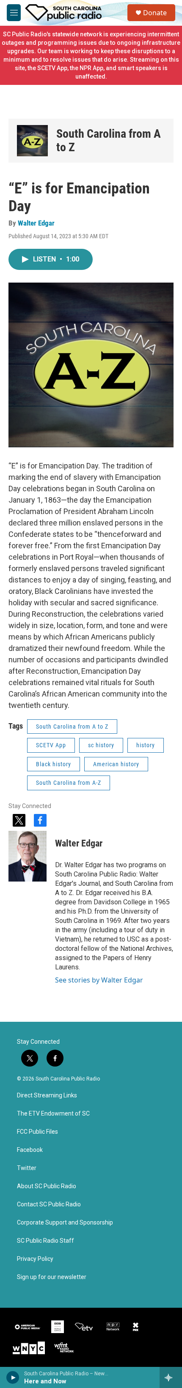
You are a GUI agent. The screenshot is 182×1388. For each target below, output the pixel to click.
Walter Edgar (36, 223)
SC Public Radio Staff (45, 1241)
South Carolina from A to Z (108, 140)
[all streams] (171, 1377)
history (145, 745)
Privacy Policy (35, 1259)
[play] (13, 1377)
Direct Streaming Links (47, 1095)
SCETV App (51, 745)
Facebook (30, 1150)
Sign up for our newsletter (51, 1277)
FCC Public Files (37, 1132)
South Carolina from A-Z (68, 782)
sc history (101, 745)
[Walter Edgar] (27, 856)
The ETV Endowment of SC (53, 1113)
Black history (53, 764)
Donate (155, 12)
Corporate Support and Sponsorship (65, 1222)
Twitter (26, 1168)
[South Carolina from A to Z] (32, 140)
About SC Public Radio (46, 1186)
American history (116, 764)
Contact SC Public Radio (49, 1204)
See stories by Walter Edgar (99, 980)
